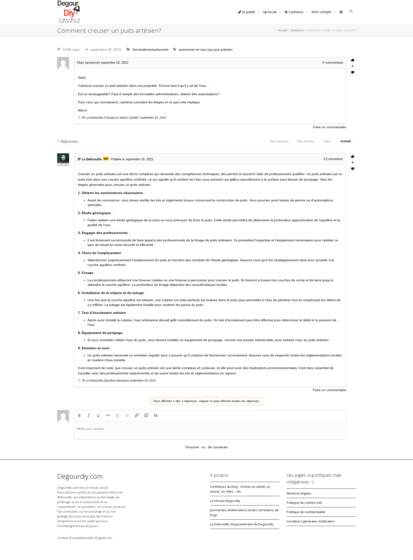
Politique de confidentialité (306, 512)
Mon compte (321, 12)
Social (271, 12)
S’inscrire (192, 447)
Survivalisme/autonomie (150, 49)
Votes (327, 141)
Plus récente (305, 141)
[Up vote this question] (352, 60)
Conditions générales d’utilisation (311, 521)
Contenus (296, 12)
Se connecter (218, 447)
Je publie (248, 12)
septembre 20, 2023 (153, 117)
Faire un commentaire (329, 127)
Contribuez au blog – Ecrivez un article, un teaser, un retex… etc (240, 488)
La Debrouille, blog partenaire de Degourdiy (241, 524)
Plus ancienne (279, 141)
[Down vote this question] (352, 72)
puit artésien (223, 49)
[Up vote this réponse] (352, 156)
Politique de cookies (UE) (304, 502)
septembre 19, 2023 (143, 380)
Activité (345, 141)
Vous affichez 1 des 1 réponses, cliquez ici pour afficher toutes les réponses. (206, 401)
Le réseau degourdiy (225, 501)
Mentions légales (299, 493)
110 (106, 158)
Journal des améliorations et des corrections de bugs (244, 512)
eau (210, 49)
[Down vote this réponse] (352, 169)
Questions (297, 30)
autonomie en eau (192, 49)
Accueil (283, 30)
